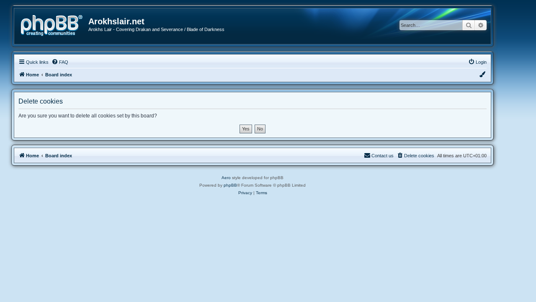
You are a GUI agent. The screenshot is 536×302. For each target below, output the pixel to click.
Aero (226, 177)
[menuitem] (60, 62)
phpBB (230, 185)
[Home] (54, 24)
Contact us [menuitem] (382, 155)
